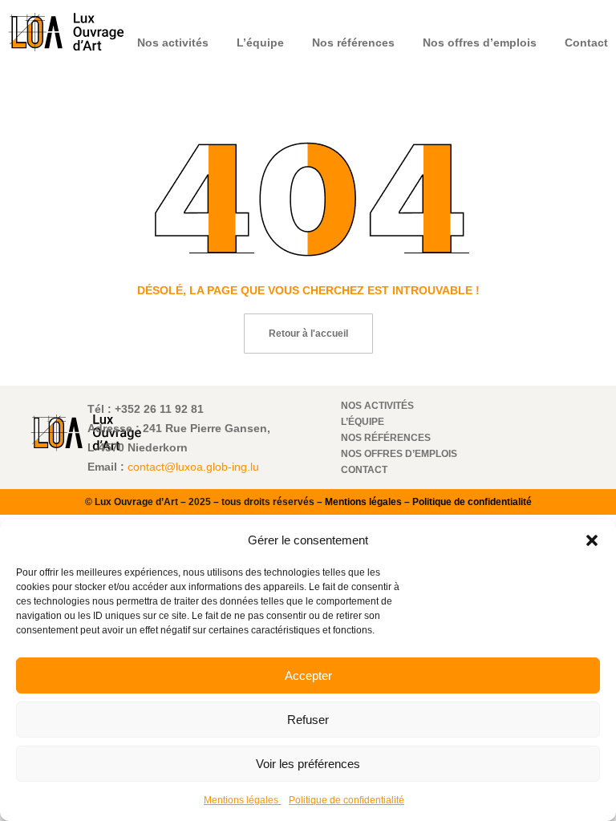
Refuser (308, 719)
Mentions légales (242, 800)
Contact (586, 42)
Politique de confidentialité (472, 502)
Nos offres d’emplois (480, 42)
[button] (592, 540)
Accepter (308, 675)
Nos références (353, 42)
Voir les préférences (308, 763)
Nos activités (173, 42)
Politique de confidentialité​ (346, 800)
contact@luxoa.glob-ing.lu (193, 466)
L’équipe (260, 42)
